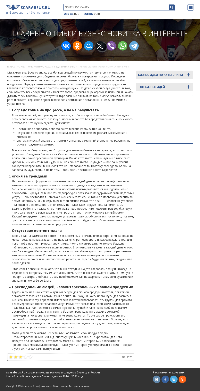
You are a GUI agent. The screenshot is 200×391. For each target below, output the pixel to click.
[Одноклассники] (77, 46)
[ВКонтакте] (66, 46)
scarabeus (29, 386)
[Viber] (111, 46)
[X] (100, 46)
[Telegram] (134, 46)
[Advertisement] (164, 172)
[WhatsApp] (122, 46)
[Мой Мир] (88, 46)
